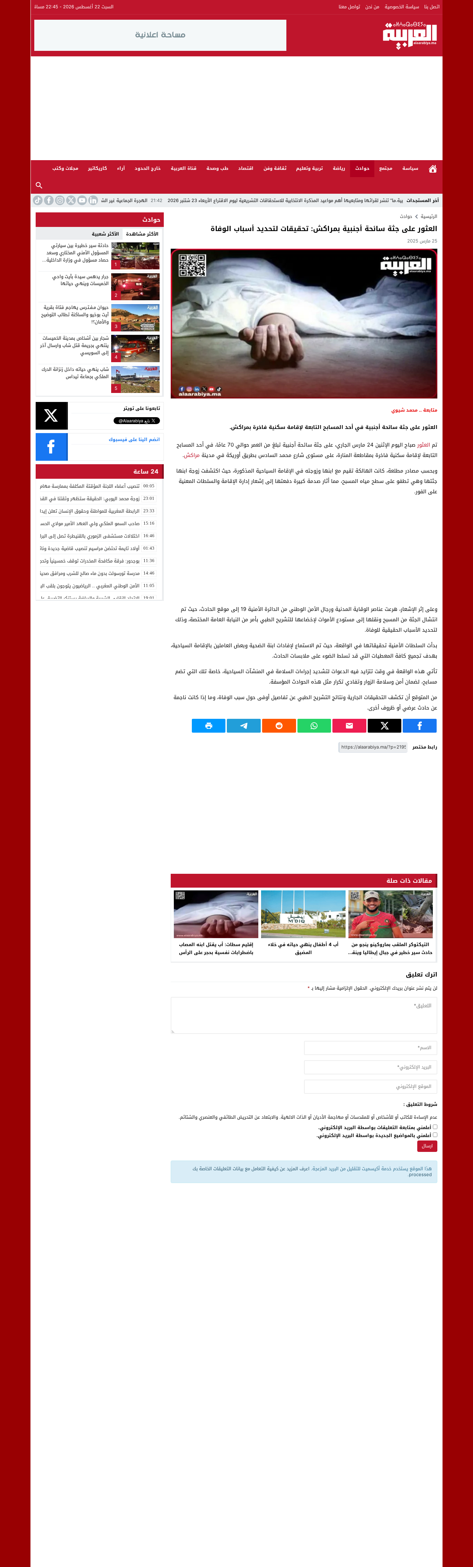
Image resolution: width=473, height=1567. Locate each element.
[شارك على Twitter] (384, 726)
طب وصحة (217, 168)
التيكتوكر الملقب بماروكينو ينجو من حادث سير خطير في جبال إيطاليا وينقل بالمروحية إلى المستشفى (390, 952)
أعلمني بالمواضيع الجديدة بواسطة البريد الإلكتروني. (373, 1136)
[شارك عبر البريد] (349, 726)
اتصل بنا (432, 6)
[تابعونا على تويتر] (70, 200)
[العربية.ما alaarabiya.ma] (362, 35)
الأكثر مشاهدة (142, 234)
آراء (121, 168)
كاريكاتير (97, 168)
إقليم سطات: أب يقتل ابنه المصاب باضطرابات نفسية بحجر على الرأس (216, 948)
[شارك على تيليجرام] (244, 726)
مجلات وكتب (65, 168)
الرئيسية (432, 168)
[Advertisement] (236, 108)
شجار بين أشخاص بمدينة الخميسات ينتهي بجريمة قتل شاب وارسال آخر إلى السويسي (74, 345)
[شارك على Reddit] (279, 726)
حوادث (362, 168)
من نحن (372, 6)
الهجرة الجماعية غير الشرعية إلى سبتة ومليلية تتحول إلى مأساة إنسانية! (123, 200)
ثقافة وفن (275, 168)
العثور (423, 445)
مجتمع (385, 168)
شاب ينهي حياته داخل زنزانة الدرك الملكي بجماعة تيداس (75, 373)
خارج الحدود (148, 168)
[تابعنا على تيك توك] (37, 200)
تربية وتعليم (309, 168)
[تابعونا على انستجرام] (59, 200)
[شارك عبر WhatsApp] (314, 726)
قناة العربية (183, 168)
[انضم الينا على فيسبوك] (48, 200)
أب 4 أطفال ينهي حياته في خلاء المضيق (303, 948)
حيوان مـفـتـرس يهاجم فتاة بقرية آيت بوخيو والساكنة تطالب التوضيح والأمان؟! (75, 314)
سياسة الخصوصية (402, 6)
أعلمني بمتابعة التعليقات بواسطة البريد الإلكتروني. (374, 1128)
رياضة (339, 168)
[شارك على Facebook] (419, 726)
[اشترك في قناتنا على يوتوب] (81, 200)
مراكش (192, 455)
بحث (39, 185)
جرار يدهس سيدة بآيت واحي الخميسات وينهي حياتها (80, 280)
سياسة (410, 168)
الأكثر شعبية (105, 234)
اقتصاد (245, 168)
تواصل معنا (349, 6)
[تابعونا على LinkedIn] (92, 200)
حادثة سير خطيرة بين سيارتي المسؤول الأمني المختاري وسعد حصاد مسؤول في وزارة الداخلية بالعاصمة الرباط (77, 256)
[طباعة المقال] (209, 726)
